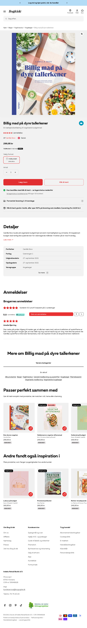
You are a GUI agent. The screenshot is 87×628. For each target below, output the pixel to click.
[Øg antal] (15, 172)
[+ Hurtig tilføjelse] (30, 428)
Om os (6, 533)
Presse (6, 545)
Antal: (5, 167)
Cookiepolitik (65, 537)
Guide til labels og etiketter (38, 541)
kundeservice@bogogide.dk (14, 589)
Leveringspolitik (24, 620)
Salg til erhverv (34, 553)
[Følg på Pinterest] (15, 605)
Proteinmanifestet (44, 501)
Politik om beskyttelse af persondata (16, 618)
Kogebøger (28, 27)
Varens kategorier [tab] (43, 363)
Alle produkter (10, 377)
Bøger (11, 27)
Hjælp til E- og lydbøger (37, 537)
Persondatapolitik (67, 553)
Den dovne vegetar (10, 435)
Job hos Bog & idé (10, 549)
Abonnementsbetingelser (70, 533)
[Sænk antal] (7, 172)
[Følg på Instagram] (10, 605)
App (29, 557)
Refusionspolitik (37, 618)
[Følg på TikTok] (21, 605)
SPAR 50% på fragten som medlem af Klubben (43, 3)
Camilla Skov (10, 138)
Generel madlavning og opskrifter (47, 377)
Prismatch (32, 545)
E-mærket (64, 541)
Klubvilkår (63, 549)
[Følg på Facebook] (4, 605)
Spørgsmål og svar (35, 533)
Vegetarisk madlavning (34, 379)
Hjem (5, 27)
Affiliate (6, 537)
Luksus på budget (10, 501)
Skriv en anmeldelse (38, 314)
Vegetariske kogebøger (53, 379)
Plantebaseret (75, 377)
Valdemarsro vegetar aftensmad (49, 435)
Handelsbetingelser (67, 545)
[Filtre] (76, 314)
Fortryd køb (32, 565)
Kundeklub (32, 561)
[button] (7, 133)
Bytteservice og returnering (39, 549)
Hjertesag (7, 541)
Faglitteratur (18, 27)
